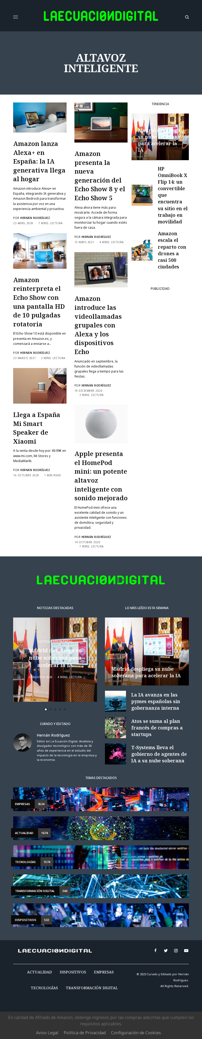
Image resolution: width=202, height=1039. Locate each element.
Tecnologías (44, 987)
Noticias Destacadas (55, 641)
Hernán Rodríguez (35, 218)
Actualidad (39, 971)
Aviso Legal (47, 1033)
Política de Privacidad (85, 1033)
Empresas (104, 971)
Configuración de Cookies (136, 1033)
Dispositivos (73, 971)
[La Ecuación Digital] (100, 17)
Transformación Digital (92, 987)
